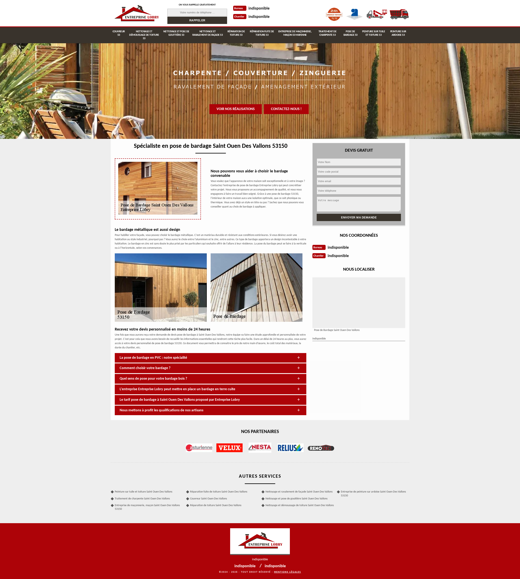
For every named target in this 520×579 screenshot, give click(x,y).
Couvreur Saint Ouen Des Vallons (208, 498)
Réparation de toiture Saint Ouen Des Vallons (215, 505)
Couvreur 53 (119, 33)
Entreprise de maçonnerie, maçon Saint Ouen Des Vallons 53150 (147, 507)
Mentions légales (287, 572)
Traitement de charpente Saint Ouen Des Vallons (142, 498)
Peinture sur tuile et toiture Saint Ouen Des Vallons (143, 491)
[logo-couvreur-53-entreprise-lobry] (136, 13)
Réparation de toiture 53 (236, 33)
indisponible (259, 8)
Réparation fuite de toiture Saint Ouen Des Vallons (218, 491)
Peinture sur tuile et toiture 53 (373, 33)
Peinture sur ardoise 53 (398, 33)
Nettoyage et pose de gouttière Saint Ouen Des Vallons (296, 498)
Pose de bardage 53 (350, 33)
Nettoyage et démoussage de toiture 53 (144, 35)
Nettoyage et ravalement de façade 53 (207, 33)
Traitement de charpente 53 (327, 33)
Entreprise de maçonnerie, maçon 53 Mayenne (295, 33)
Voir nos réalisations (236, 109)
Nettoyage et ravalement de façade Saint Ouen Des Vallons (299, 491)
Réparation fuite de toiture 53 (262, 33)
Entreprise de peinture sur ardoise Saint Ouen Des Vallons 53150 (373, 493)
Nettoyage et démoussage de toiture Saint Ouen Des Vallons (299, 505)
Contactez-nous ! (286, 109)
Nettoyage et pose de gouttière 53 (176, 33)
